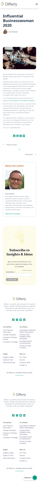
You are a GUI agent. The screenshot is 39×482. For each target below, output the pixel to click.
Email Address (10, 272)
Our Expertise (7, 327)
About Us (22, 354)
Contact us (23, 365)
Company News (25, 362)
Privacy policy (19, 375)
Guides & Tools (8, 360)
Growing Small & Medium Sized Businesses (25, 336)
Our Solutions (24, 327)
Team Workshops (9, 362)
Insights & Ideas (8, 357)
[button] (32, 4)
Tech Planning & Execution (8, 331)
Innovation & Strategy (10, 342)
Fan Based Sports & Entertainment (26, 342)
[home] (9, 4)
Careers (22, 360)
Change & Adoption (9, 335)
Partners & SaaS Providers (25, 347)
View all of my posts (12, 214)
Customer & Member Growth (10, 338)
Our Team (23, 357)
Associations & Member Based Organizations (28, 331)
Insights (5, 354)
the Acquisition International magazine (22, 101)
